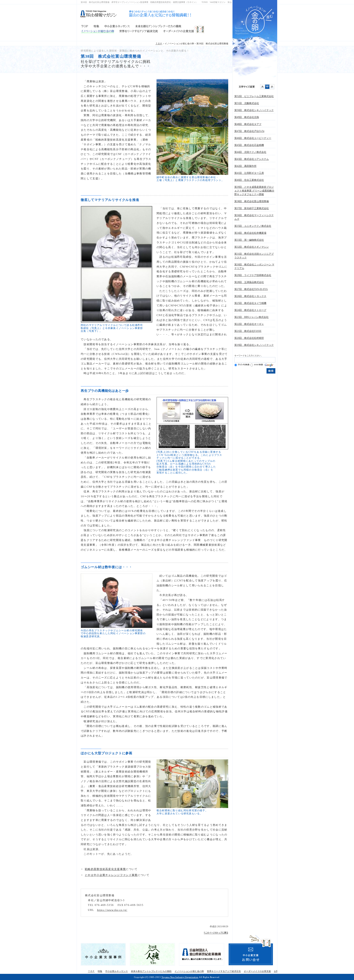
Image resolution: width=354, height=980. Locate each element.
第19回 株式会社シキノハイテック (254, 345)
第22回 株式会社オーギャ (249, 324)
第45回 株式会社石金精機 (249, 145)
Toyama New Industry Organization (179, 977)
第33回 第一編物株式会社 (249, 239)
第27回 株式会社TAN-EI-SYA (251, 289)
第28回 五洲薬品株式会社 (249, 282)
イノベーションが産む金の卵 (97, 31)
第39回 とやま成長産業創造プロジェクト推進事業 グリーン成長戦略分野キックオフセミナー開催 (254, 191)
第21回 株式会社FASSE (247, 331)
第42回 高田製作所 (245, 166)
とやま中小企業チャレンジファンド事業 (111, 875)
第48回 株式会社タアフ (247, 124)
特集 (96, 27)
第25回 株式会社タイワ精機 (250, 303)
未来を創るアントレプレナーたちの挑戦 (169, 27)
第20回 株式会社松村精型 (249, 338)
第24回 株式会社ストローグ (250, 310)
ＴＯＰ (86, 27)
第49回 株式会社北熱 (246, 117)
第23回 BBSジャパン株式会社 (251, 317)
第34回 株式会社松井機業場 (250, 233)
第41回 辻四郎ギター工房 (249, 173)
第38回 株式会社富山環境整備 (251, 201)
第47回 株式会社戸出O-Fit (249, 131)
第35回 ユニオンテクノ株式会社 (252, 226)
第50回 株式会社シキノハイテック (254, 110)
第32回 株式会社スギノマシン (251, 246)
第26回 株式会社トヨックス (250, 296)
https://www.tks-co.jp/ (112, 909)
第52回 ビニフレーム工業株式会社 (254, 96)
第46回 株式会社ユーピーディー (252, 138)
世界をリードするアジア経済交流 (136, 31)
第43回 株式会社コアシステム (251, 159)
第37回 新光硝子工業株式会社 (251, 208)
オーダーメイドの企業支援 (182, 31)
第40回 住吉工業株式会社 (249, 180)
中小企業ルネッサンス (116, 27)
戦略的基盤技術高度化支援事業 (105, 869)
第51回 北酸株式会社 (246, 103)
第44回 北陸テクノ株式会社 (250, 152)
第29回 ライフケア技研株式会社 (252, 275)
